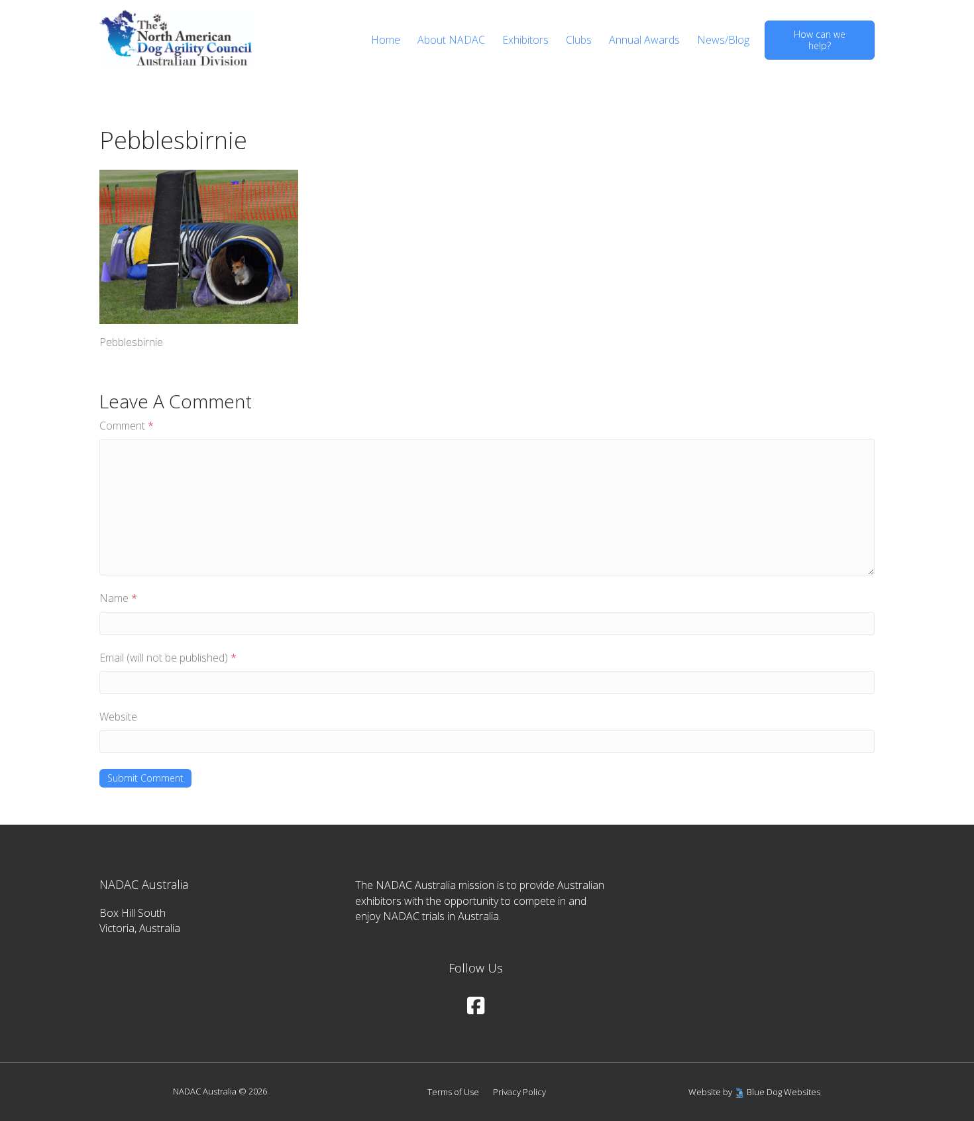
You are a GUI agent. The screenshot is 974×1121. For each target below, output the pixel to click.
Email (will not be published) (168, 657)
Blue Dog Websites (783, 1092)
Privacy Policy (519, 1092)
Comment (126, 425)
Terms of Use (453, 1092)
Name (118, 598)
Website (118, 716)
